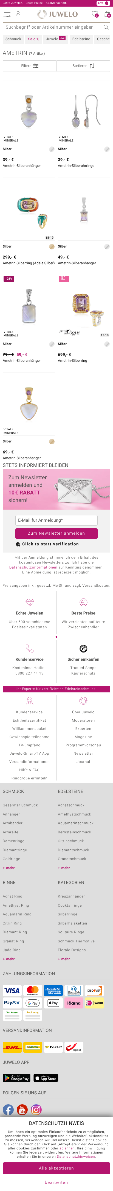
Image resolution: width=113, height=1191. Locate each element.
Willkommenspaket (29, 729)
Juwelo (55, 39)
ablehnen (67, 1148)
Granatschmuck (72, 859)
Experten (83, 729)
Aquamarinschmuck (76, 823)
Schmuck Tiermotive (76, 941)
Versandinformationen (29, 762)
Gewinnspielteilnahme (29, 737)
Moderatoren (83, 720)
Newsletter (83, 753)
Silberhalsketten (72, 923)
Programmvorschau (83, 745)
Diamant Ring (15, 932)
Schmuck (13, 39)
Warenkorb (109, 16)
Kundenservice (29, 712)
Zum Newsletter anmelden (56, 534)
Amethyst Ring (16, 905)
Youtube (22, 1109)
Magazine (83, 737)
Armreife (10, 832)
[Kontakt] (54, 3)
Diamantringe (15, 850)
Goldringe (11, 859)
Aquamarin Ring (17, 914)
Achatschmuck (71, 805)
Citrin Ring (12, 923)
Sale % (33, 39)
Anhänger (11, 814)
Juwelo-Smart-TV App (29, 753)
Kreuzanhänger (71, 896)
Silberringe (67, 914)
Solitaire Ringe (71, 932)
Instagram (36, 1109)
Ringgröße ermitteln (30, 778)
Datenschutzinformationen (33, 567)
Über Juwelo (83, 712)
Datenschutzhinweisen (76, 1156)
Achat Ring (12, 896)
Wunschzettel (96, 16)
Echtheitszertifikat (29, 720)
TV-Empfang (29, 745)
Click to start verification (50, 544)
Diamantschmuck (73, 850)
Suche (105, 27)
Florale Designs (72, 950)
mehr (10, 868)
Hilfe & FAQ (29, 770)
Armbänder (13, 823)
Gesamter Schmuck (20, 805)
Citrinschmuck (71, 841)
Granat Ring (13, 941)
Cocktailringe (70, 905)
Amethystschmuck (74, 814)
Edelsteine (81, 39)
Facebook (8, 1109)
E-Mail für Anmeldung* (40, 520)
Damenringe (13, 841)
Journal (83, 762)
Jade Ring (12, 950)
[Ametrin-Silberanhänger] (84, 209)
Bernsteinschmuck (74, 832)
